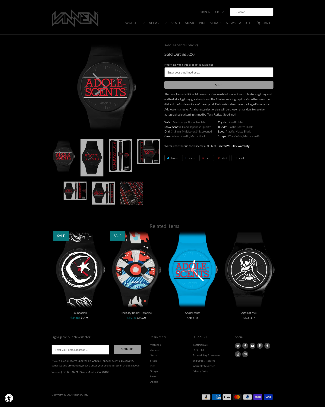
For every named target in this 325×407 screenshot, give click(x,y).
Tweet (174, 157)
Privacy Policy (201, 371)
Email (241, 157)
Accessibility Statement (207, 355)
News (230, 23)
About (245, 23)
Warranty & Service (204, 365)
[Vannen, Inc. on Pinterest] (260, 346)
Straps (216, 23)
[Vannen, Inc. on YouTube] (252, 346)
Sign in (205, 12)
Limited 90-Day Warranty (233, 146)
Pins (202, 23)
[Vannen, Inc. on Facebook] (245, 346)
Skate (176, 23)
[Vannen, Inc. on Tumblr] (267, 346)
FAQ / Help (199, 350)
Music (190, 23)
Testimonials (200, 344)
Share (192, 157)
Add (224, 157)
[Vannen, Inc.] (75, 17)
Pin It (208, 157)
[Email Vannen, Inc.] (245, 354)
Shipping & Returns (204, 360)
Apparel (156, 23)
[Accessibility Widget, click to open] (9, 398)
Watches (133, 23)
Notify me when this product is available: (188, 64)
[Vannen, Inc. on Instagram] (238, 354)
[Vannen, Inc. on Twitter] (238, 346)
